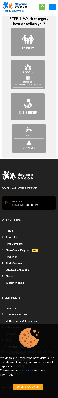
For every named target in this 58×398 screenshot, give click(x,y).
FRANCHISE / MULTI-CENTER (28, 85)
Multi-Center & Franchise (21, 321)
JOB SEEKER (28, 112)
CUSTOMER (29, 148)
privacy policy (27, 370)
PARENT (27, 48)
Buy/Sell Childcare (17, 270)
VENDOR (29, 135)
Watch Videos (14, 282)
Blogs (9, 276)
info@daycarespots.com (25, 204)
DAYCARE (28, 72)
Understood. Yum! (28, 386)
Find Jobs (11, 257)
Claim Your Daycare (18, 250)
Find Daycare (14, 243)
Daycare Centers (16, 314)
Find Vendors (14, 263)
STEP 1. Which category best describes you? (29, 21)
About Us (11, 237)
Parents (10, 308)
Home (9, 230)
